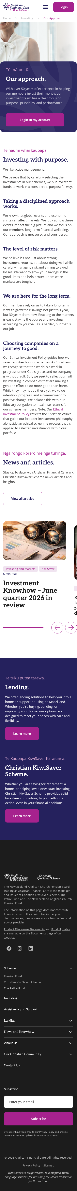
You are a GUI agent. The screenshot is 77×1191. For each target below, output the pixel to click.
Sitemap (48, 1165)
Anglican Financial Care (33, 891)
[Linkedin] (31, 948)
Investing (27, 18)
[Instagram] (20, 948)
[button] (57, 627)
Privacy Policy (46, 1131)
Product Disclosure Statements (24, 929)
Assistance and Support (21, 1009)
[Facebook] (9, 948)
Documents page (42, 933)
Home (7, 18)
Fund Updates (60, 929)
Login (63, 7)
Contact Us (12, 1065)
